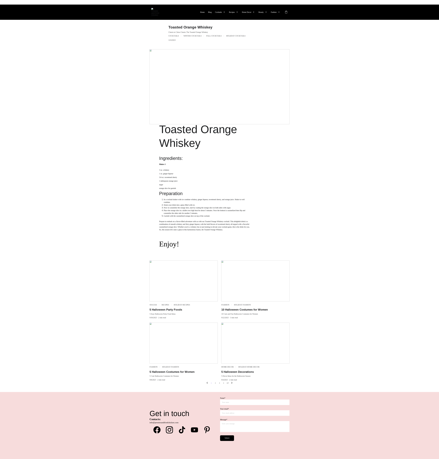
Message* (223, 420)
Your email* (224, 409)
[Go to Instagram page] (170, 429)
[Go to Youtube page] (195, 429)
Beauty (261, 12)
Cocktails (218, 12)
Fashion (274, 12)
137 (228, 383)
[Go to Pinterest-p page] (207, 429)
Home (202, 12)
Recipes (232, 12)
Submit (227, 438)
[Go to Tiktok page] (183, 429)
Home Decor (246, 12)
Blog (210, 12)
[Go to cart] (286, 12)
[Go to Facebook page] (158, 429)
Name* (222, 398)
